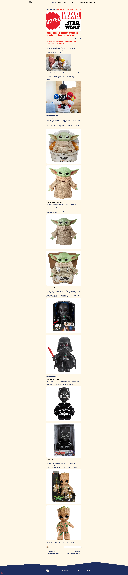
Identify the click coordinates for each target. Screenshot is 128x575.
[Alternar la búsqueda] (97, 3)
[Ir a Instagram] (83, 570)
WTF (87, 2)
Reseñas (69, 2)
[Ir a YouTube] (90, 570)
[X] (79, 38)
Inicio (47, 9)
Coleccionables (53, 9)
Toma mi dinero (92, 2)
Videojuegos (59, 2)
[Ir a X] (81, 570)
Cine (77, 2)
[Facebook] (75, 38)
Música (73, 2)
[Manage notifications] (2, 573)
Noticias (54, 2)
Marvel (73, 48)
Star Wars (68, 48)
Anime (65, 2)
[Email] (81, 38)
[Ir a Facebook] (79, 570)
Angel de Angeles (52, 547)
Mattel (63, 47)
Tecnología (82, 2)
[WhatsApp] (77, 38)
